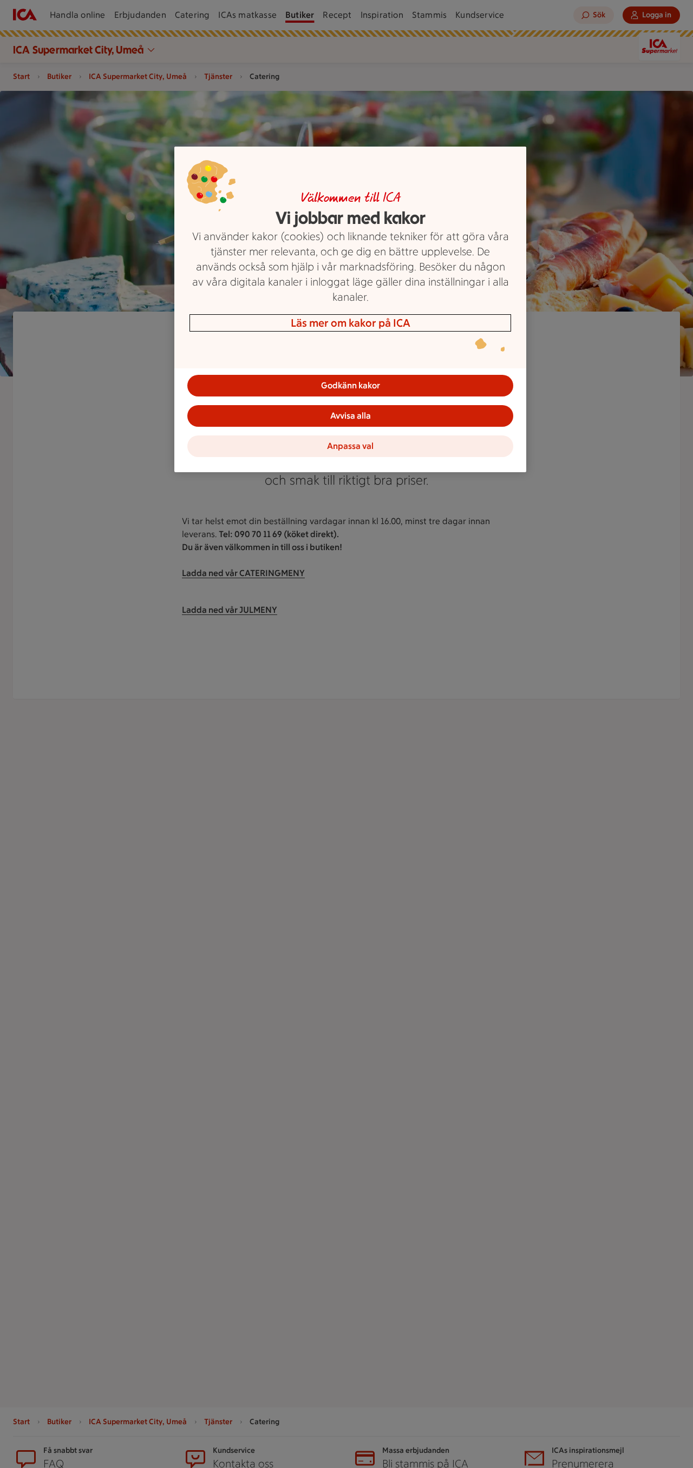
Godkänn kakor (350, 385)
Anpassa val (350, 446)
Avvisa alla (350, 416)
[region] (350, 309)
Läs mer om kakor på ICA (350, 322)
